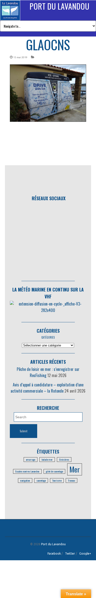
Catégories (48, 330)
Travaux (71, 480)
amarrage (30, 459)
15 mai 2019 (20, 57)
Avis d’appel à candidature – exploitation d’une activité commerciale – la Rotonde (47, 388)
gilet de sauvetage (54, 471)
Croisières (64, 459)
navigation (25, 480)
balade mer (47, 459)
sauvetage (41, 480)
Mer (74, 469)
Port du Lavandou (59, 6)
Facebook (54, 553)
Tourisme (57, 480)
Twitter (70, 553)
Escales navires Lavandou (27, 471)
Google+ (85, 553)
